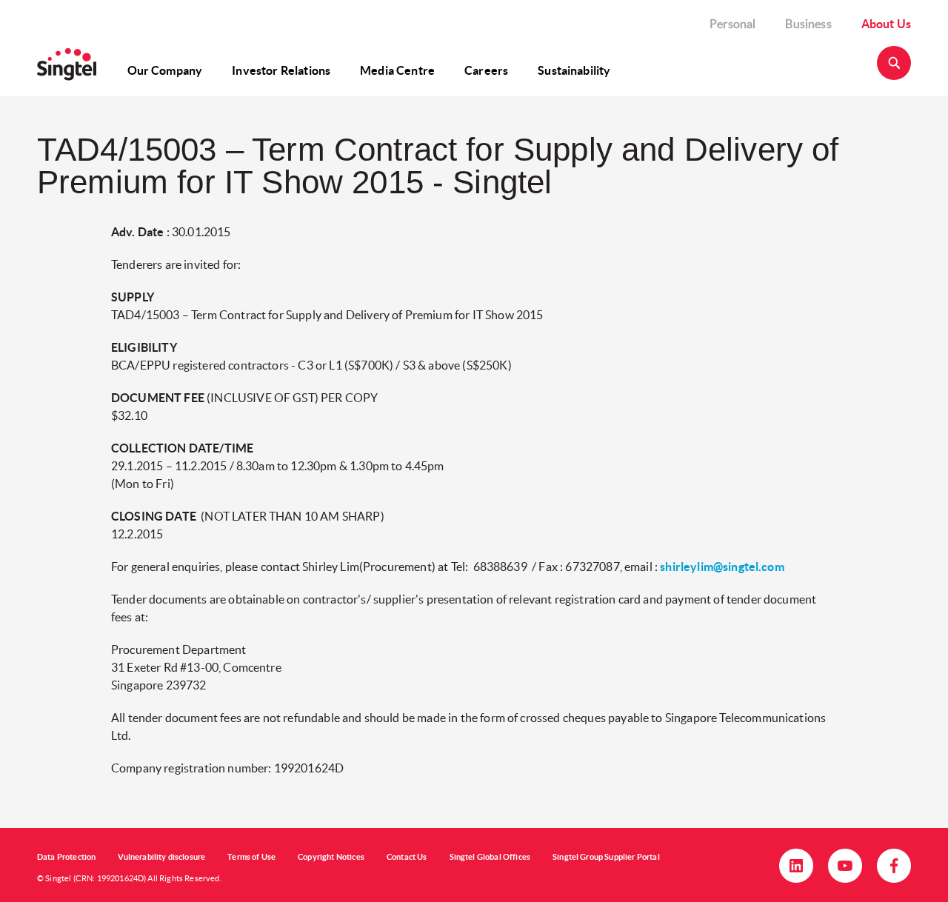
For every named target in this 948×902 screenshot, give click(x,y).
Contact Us (407, 856)
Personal (732, 23)
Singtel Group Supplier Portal (606, 856)
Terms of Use (251, 856)
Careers (486, 70)
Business (808, 23)
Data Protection (66, 856)
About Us (886, 23)
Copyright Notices (331, 856)
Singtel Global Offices (490, 856)
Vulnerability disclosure (161, 856)
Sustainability (574, 70)
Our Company (165, 70)
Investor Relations (281, 70)
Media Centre (397, 70)
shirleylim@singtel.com (722, 566)
